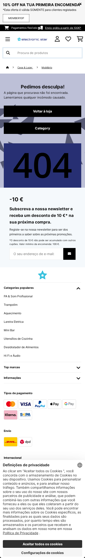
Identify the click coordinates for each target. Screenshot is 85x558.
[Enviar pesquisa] (8, 53)
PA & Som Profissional (18, 296)
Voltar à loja (42, 111)
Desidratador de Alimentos (21, 347)
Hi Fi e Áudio (12, 355)
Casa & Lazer (25, 67)
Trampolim (10, 304)
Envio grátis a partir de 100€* (63, 27)
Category (42, 128)
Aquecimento (12, 313)
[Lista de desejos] (68, 39)
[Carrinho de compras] (80, 39)
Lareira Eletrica (14, 321)
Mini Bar (9, 330)
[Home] (11, 67)
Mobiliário (47, 67)
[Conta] (57, 39)
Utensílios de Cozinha (18, 338)
